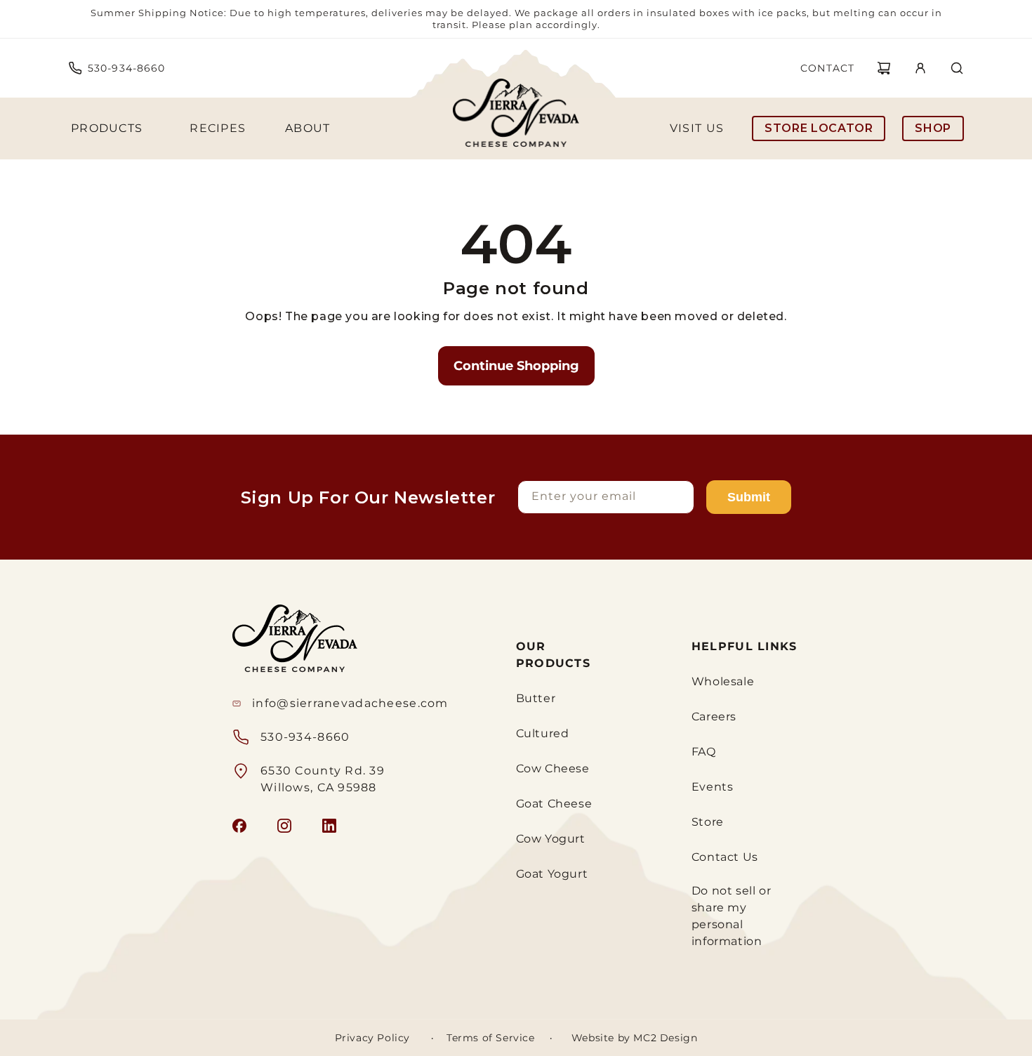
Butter (536, 698)
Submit (748, 497)
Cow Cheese (553, 768)
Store (708, 822)
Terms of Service (490, 1037)
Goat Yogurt (552, 873)
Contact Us (725, 857)
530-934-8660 (126, 68)
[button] (884, 68)
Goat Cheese (554, 803)
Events (713, 786)
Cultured (542, 733)
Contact (827, 68)
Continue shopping (516, 366)
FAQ (704, 751)
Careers (714, 716)
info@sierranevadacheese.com (350, 703)
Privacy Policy (372, 1037)
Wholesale (723, 681)
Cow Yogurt (551, 838)
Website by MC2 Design (634, 1037)
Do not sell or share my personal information (731, 916)
